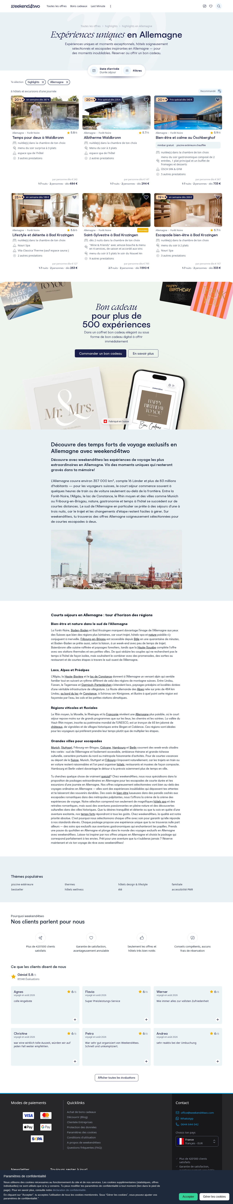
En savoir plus (143, 353)
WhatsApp (186, 1118)
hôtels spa (160, 801)
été (120, 889)
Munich (55, 747)
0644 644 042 (190, 1124)
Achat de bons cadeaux (81, 1112)
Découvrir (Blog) (77, 1117)
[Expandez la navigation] (111, 6)
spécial (105, 776)
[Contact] (204, 6)
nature (153, 634)
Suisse (75, 760)
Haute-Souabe (146, 647)
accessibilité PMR (182, 889)
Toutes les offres (57, 6)
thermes (70, 884)
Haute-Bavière (74, 676)
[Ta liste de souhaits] (210, 6)
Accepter (188, 1196)
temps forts (88, 814)
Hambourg (119, 747)
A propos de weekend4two (84, 1142)
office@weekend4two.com (197, 1112)
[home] (25, 6)
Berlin (133, 747)
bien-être (122, 793)
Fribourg (110, 760)
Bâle (136, 639)
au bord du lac (69, 693)
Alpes (140, 689)
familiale (177, 884)
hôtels (120, 764)
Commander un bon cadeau (100, 353)
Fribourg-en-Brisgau (93, 639)
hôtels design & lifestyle (133, 884)
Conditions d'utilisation (81, 1137)
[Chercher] (219, 6)
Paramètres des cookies (82, 1132)
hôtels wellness (74, 889)
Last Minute (98, 6)
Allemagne (142, 714)
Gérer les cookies (214, 1196)
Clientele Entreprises (79, 1122)
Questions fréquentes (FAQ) (84, 1147)
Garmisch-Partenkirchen (96, 685)
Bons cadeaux (78, 6)
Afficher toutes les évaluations (116, 1077)
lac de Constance (101, 676)
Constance (90, 693)
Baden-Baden (79, 630)
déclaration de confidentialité (69, 1190)
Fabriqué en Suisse (119, 421)
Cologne (105, 747)
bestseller (17, 889)
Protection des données (81, 1127)
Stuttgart (66, 747)
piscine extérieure (22, 884)
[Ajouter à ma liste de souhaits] (74, 99)
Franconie (112, 714)
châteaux (56, 727)
